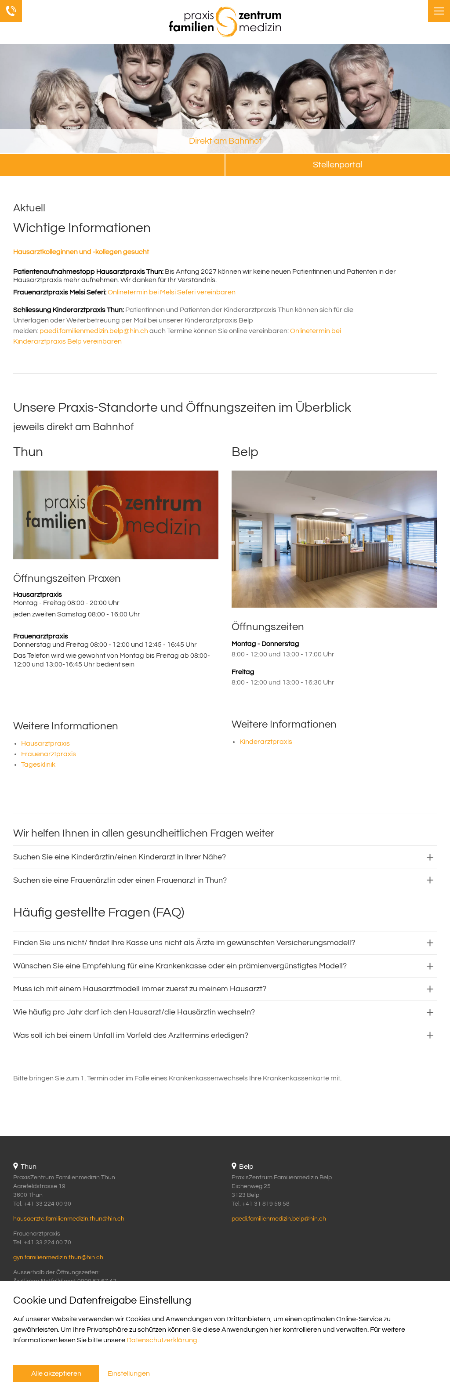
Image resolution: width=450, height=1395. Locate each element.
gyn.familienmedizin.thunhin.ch (58, 1257)
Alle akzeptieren (56, 1373)
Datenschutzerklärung (162, 1340)
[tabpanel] (225, 99)
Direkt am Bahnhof (225, 141)
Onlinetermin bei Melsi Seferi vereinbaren (172, 292)
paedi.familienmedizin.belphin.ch (94, 330)
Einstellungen (129, 1373)
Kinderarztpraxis (266, 741)
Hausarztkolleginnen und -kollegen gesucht (81, 251)
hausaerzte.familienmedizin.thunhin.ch (68, 1219)
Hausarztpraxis (45, 743)
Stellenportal (338, 164)
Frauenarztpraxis (48, 753)
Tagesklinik (38, 764)
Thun (28, 452)
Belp (245, 452)
